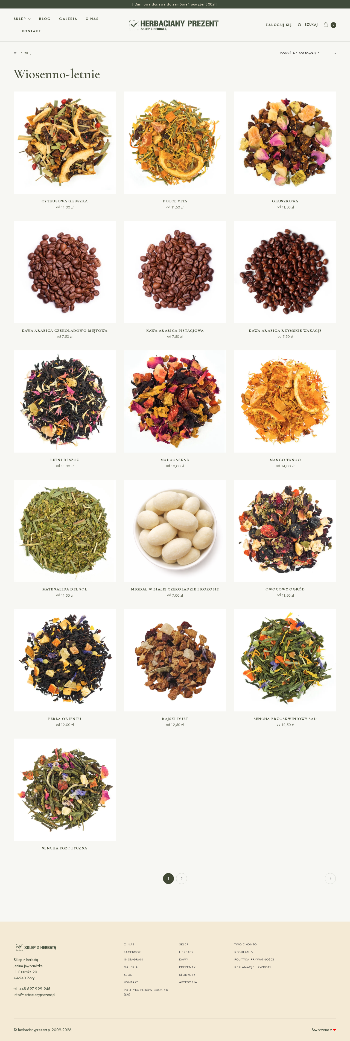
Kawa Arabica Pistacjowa (175, 330)
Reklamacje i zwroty (253, 967)
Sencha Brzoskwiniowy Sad (285, 719)
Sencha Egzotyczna (64, 848)
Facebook (132, 952)
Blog (45, 18)
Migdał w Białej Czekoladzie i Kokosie (175, 589)
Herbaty (186, 952)
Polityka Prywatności (254, 959)
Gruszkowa (285, 201)
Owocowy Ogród (285, 589)
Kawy (183, 959)
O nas (92, 18)
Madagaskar (175, 460)
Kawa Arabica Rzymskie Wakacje (285, 330)
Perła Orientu (64, 719)
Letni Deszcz (64, 460)
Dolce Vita (175, 201)
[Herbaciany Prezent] (175, 25)
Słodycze (187, 975)
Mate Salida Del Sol (64, 589)
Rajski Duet (175, 719)
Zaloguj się (279, 24)
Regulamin (244, 952)
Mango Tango (285, 460)
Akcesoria (188, 982)
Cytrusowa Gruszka (65, 201)
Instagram (133, 959)
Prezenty (187, 967)
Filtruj (26, 53)
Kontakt (31, 31)
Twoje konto (245, 944)
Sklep (20, 18)
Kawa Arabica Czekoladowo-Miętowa (65, 330)
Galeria (68, 18)
